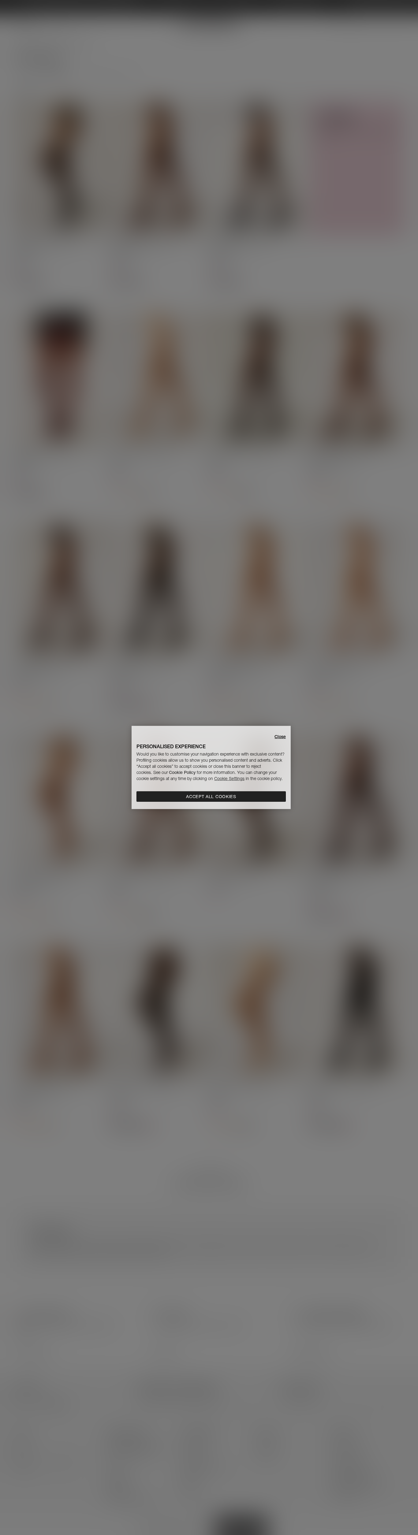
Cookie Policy (182, 772)
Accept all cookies (211, 796)
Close (280, 736)
